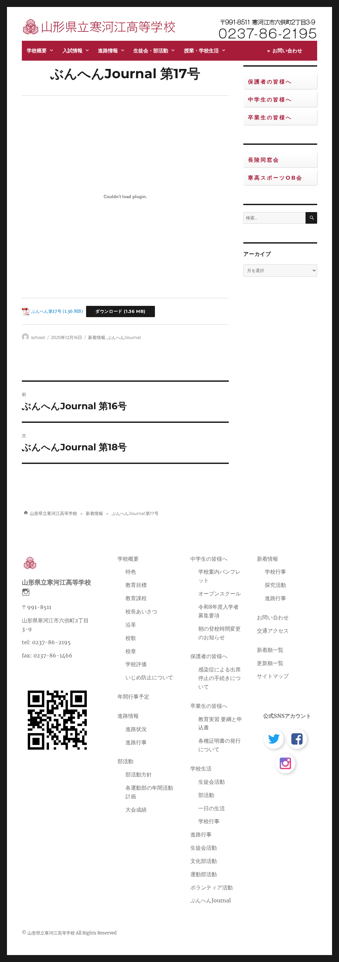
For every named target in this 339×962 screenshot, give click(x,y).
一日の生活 (211, 808)
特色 (130, 571)
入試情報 (72, 50)
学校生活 (201, 768)
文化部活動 (203, 861)
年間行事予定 (133, 696)
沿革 (130, 624)
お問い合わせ (287, 50)
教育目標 (136, 585)
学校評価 (136, 664)
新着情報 (96, 337)
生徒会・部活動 (150, 50)
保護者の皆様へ (270, 82)
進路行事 (136, 742)
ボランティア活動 (211, 887)
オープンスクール (219, 593)
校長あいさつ (141, 611)
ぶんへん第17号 (46, 311)
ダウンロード (108, 311)
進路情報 (108, 50)
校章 (130, 651)
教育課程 (136, 598)
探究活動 (275, 585)
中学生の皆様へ (270, 99)
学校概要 (37, 50)
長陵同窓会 (263, 160)
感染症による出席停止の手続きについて (219, 678)
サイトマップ (273, 676)
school (38, 337)
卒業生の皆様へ (270, 117)
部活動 (125, 761)
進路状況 (136, 729)
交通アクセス (273, 630)
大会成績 (136, 809)
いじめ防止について (149, 677)
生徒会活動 (211, 781)
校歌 (130, 638)
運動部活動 (203, 874)
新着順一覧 (270, 650)
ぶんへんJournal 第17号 (125, 73)
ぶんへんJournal (124, 337)
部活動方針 (138, 774)
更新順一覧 (270, 663)
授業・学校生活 (201, 50)
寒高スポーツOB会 (275, 178)
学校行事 (208, 821)
